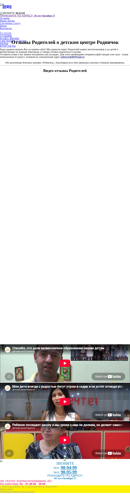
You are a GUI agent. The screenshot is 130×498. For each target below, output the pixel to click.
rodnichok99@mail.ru (72, 57)
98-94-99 (20, 13)
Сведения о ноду (10, 23)
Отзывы (5, 18)
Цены (3, 25)
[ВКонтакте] (65, 460)
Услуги (5, 33)
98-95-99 (69, 471)
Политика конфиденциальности (17, 491)
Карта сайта (6, 489)
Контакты (6, 28)
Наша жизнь (7, 20)
